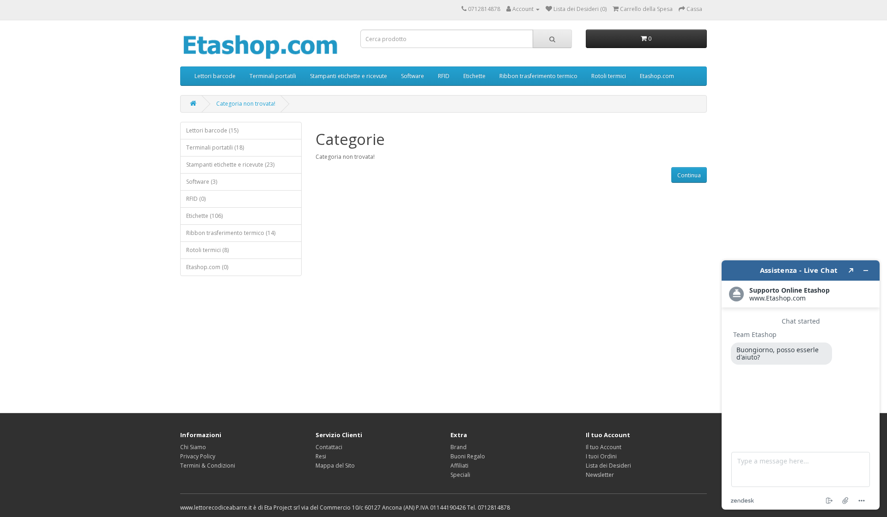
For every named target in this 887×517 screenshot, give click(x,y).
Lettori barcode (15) (212, 130)
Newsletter (600, 475)
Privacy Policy (197, 456)
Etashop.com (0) (207, 267)
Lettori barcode (215, 76)
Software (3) (201, 182)
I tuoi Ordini (601, 456)
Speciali (460, 475)
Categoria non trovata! (245, 104)
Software (412, 76)
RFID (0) (196, 199)
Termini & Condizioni (207, 465)
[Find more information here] (800, 385)
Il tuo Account (603, 447)
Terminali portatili (272, 76)
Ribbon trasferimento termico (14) (230, 233)
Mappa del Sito (335, 465)
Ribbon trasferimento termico (538, 76)
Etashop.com (657, 76)
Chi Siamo (193, 447)
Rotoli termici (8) (207, 250)
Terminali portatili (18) (215, 147)
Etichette (474, 76)
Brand (458, 447)
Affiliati (459, 465)
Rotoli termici (608, 76)
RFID (444, 76)
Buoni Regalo (467, 456)
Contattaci (329, 447)
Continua (689, 175)
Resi (321, 456)
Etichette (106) (204, 216)
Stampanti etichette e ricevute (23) (230, 164)
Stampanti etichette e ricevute (348, 76)
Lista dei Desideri (608, 465)
